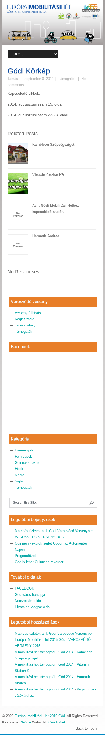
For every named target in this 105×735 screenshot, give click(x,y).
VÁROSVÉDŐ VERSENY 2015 (39, 537)
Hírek (19, 469)
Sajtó (19, 481)
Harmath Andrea (45, 236)
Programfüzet (25, 556)
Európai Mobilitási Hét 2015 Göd (40, 716)
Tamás (13, 79)
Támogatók (67, 79)
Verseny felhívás (28, 313)
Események (24, 450)
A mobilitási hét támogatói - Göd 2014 (44, 652)
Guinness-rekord (27, 463)
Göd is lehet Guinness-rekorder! (39, 562)
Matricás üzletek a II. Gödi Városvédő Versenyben (54, 531)
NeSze (25, 722)
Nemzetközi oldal (28, 601)
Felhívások (23, 456)
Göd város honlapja (30, 595)
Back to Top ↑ (86, 728)
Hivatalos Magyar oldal (32, 607)
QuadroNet (56, 722)
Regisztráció (24, 319)
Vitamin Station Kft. (48, 175)
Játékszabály (25, 325)
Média (19, 475)
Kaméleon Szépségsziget (53, 144)
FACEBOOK (24, 588)
